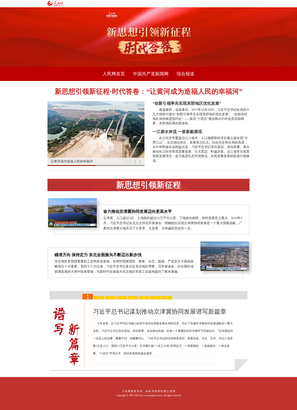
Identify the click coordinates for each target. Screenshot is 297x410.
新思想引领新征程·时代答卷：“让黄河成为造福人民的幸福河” (148, 91)
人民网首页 (114, 73)
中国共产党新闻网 (151, 73)
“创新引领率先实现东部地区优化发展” (187, 103)
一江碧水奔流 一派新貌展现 (177, 131)
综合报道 (185, 73)
